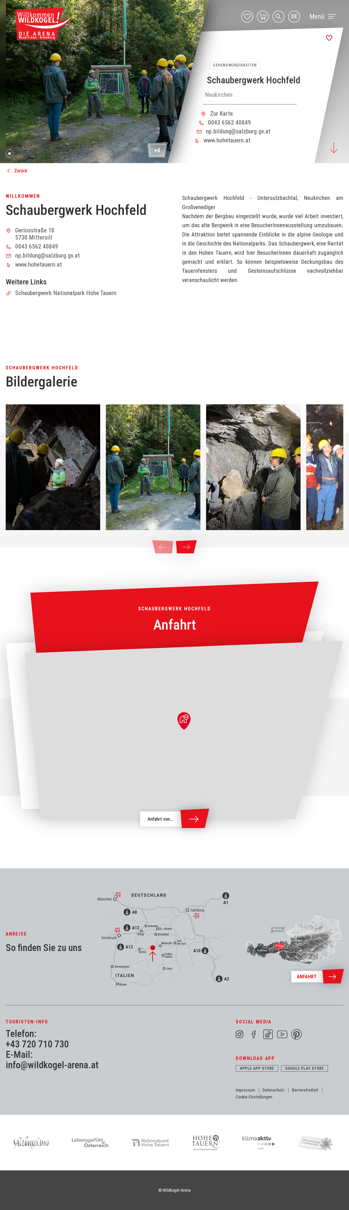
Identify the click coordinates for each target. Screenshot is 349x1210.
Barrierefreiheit (305, 1090)
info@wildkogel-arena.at (52, 1065)
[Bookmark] (329, 38)
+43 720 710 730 (37, 1044)
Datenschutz (273, 1090)
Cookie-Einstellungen (254, 1096)
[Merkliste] (247, 17)
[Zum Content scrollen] (334, 148)
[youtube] (282, 1034)
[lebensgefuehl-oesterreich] (90, 1142)
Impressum (245, 1090)
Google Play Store (304, 1068)
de (294, 16)
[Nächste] (186, 547)
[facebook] (253, 1034)
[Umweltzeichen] (316, 1142)
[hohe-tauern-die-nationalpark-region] (206, 1142)
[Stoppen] (9, 153)
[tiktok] (268, 1034)
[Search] (278, 17)
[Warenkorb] (263, 17)
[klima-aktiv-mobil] (259, 1142)
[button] (53, 467)
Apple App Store (257, 1068)
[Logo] (43, 24)
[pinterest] (296, 1034)
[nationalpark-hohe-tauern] (150, 1142)
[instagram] (239, 1034)
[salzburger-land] (31, 1142)
